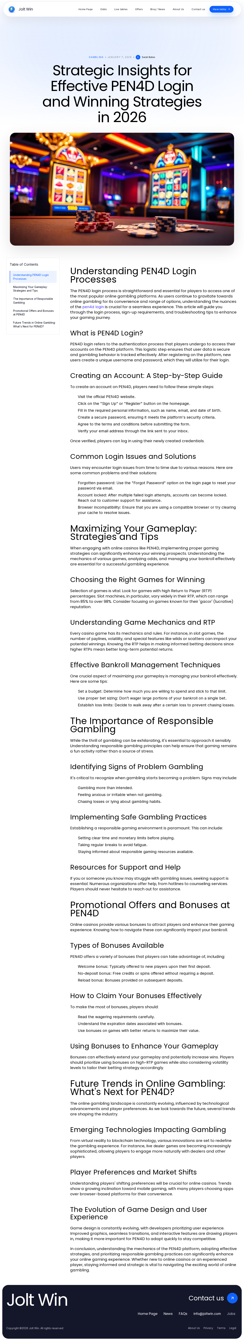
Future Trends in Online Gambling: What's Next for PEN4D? (34, 324)
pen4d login (93, 307)
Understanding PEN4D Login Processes (31, 276)
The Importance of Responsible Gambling (33, 300)
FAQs (183, 1313)
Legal (232, 1328)
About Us (194, 1328)
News (168, 1313)
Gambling (96, 57)
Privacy (208, 1328)
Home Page (147, 1313)
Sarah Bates (148, 57)
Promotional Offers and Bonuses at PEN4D (33, 312)
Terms (221, 1328)
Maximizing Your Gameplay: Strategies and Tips (30, 288)
